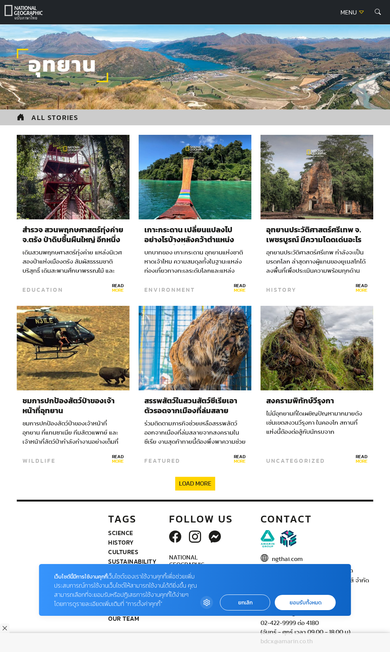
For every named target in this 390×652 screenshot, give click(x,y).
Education (42, 290)
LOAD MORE (195, 484)
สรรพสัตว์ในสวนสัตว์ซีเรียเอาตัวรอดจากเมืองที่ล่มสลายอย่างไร (190, 411)
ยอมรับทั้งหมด (305, 603)
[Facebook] (175, 537)
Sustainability (132, 561)
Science (120, 532)
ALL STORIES (54, 117)
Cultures (123, 551)
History (281, 290)
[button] (377, 12)
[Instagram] (195, 537)
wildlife (39, 461)
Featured (162, 461)
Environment (169, 290)
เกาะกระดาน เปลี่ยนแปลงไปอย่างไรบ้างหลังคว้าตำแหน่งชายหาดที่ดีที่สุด (189, 240)
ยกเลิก (245, 603)
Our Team (123, 618)
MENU (349, 13)
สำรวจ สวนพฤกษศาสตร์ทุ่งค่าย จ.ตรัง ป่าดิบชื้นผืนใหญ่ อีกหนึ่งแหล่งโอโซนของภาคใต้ (72, 240)
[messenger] (215, 537)
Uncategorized (295, 461)
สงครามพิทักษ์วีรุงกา (300, 401)
